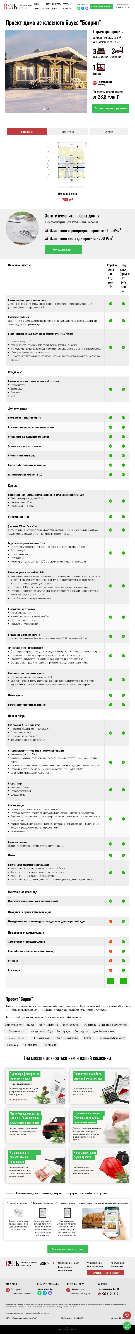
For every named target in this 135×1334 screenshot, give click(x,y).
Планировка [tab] (27, 131)
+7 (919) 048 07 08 (122, 7)
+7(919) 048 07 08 (111, 1293)
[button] (101, 6)
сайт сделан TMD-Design (118, 1318)
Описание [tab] (109, 131)
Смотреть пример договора (18, 1099)
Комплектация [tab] (68, 131)
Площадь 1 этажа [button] (67, 193)
